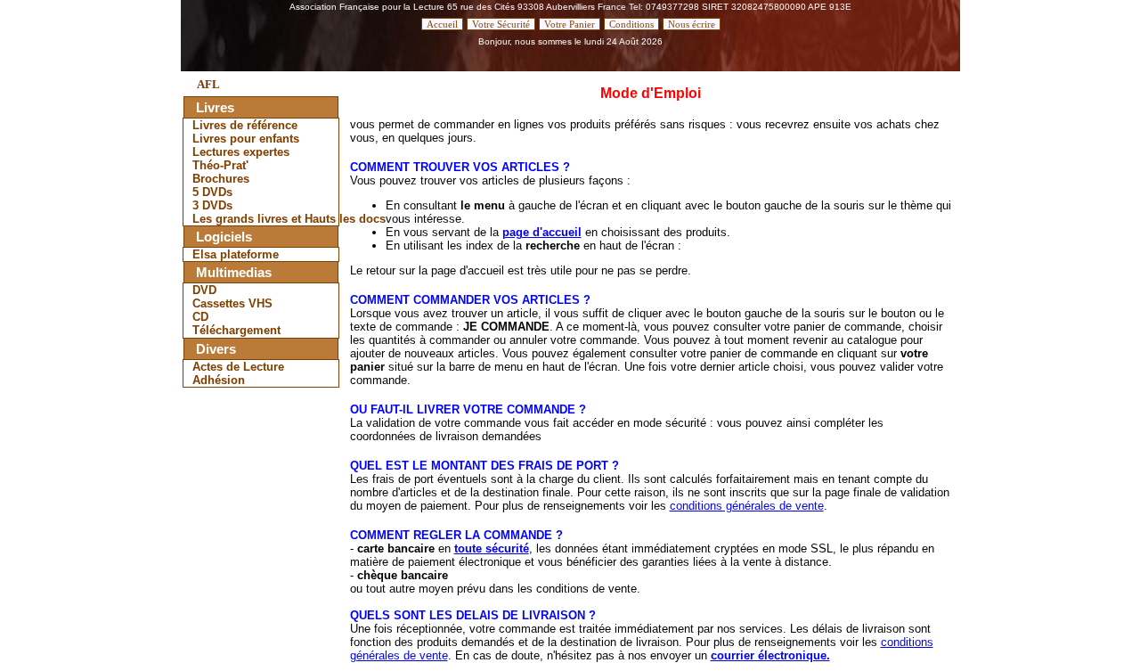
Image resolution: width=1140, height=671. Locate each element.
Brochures (220, 178)
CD (200, 316)
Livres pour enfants (245, 138)
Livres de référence (244, 125)
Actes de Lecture (238, 366)
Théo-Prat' (220, 165)
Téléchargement (236, 330)
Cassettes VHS (232, 303)
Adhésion (218, 380)
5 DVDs (212, 192)
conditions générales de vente (747, 505)
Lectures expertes (240, 152)
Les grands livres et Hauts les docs (265, 218)
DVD (204, 290)
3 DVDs (212, 205)
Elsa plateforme (235, 254)
